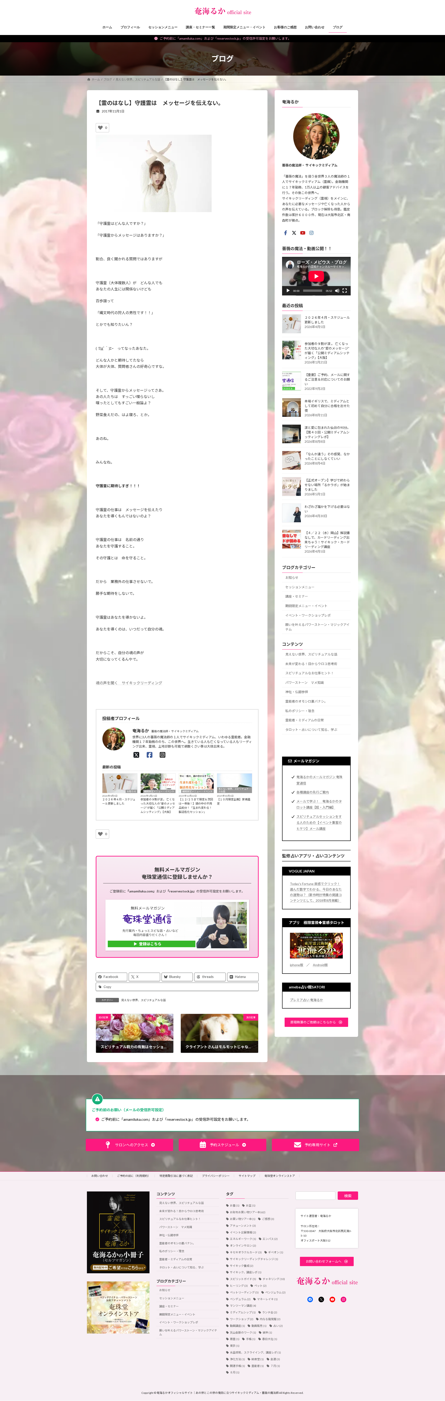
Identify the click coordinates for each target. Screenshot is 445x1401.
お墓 (234, 1205)
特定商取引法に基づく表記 (176, 1176)
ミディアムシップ (243, 1312)
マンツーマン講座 (243, 1306)
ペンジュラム (275, 1292)
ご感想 (268, 1219)
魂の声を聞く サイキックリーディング (129, 683)
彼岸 (267, 1332)
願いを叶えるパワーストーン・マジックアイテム (317, 627)
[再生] (288, 290)
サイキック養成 (241, 1265)
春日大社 (269, 1339)
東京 (234, 1345)
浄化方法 (237, 1359)
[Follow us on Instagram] (311, 232)
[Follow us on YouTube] (302, 232)
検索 (348, 1196)
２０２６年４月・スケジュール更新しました (118, 801)
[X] (137, 755)
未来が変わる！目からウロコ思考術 (311, 663)
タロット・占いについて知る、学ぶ (311, 729)
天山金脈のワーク (243, 1332)
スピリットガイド (243, 1279)
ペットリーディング (244, 1292)
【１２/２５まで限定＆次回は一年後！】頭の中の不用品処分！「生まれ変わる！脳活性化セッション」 (196, 806)
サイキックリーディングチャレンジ (254, 1259)
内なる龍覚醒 (270, 1319)
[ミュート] (337, 290)
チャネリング (274, 1279)
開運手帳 (237, 1366)
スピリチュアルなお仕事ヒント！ (309, 673)
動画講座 (237, 1326)
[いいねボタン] (100, 127)
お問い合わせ (99, 1176)
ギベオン (275, 1252)
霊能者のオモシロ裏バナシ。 (306, 701)
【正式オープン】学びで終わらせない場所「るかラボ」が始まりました (327, 484)
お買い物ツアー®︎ (242, 1219)
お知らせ (131, 791)
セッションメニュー (300, 587)
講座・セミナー (296, 596)
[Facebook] (151, 755)
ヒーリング (239, 1285)
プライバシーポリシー (216, 1176)
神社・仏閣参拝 (296, 692)
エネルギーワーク (243, 1239)
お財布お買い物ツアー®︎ (247, 1212)
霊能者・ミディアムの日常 (304, 720)
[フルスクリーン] (344, 290)
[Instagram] (164, 755)
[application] (316, 276)
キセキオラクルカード (246, 1252)
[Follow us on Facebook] (285, 232)
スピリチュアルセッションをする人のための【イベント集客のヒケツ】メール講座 (319, 822)
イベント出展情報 (243, 1232)
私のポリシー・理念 (300, 711)
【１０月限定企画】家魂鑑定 (233, 801)
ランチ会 (269, 1312)
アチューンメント (243, 1225)
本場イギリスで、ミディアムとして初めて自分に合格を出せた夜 (327, 405)
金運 (275, 1359)
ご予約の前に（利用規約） (133, 1176)
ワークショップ (241, 1319)
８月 (234, 1372)
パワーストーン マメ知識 (304, 682)
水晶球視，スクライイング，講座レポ (255, 1352)
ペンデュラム (240, 1299)
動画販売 (259, 1326)
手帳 (250, 1339)
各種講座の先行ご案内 (312, 792)
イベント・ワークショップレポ (308, 615)
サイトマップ (247, 1176)
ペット (260, 1285)
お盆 (250, 1205)
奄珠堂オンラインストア (279, 1176)
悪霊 (234, 1339)
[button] (316, 1022)
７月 (275, 1366)
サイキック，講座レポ (245, 1272)
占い (278, 1326)
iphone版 (296, 965)
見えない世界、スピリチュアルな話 (233, 790)
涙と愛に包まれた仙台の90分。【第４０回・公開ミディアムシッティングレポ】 (327, 432)
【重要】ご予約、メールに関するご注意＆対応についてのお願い (327, 379)
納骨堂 (257, 1359)
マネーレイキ (267, 1299)
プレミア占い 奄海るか (306, 1000)
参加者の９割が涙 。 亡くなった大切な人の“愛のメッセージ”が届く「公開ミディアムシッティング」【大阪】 (157, 806)
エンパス (270, 1239)
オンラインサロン (243, 1245)
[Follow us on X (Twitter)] (294, 232)
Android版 (320, 965)
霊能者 (257, 1366)
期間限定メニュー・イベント (159, 791)
